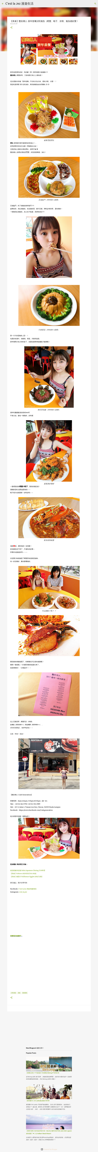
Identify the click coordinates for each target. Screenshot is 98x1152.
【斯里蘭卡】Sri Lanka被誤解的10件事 (37, 1100)
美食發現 (24, 992)
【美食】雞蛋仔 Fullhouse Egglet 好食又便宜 (26, 877)
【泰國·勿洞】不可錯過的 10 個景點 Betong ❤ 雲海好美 (42, 1073)
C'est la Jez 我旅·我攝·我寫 (27, 889)
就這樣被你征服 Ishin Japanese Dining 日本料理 (27, 870)
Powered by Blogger (50, 1149)
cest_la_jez (23, 892)
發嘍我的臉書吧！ (16, 936)
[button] (11, 27)
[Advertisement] (49, 1027)
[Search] (36, 3)
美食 (19, 992)
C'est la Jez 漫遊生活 (19, 3)
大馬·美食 (13, 992)
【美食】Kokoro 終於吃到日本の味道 (23, 873)
